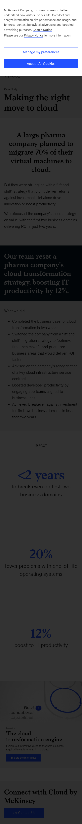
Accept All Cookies (41, 64)
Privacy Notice (33, 35)
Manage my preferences (41, 52)
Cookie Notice (42, 30)
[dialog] (41, 38)
